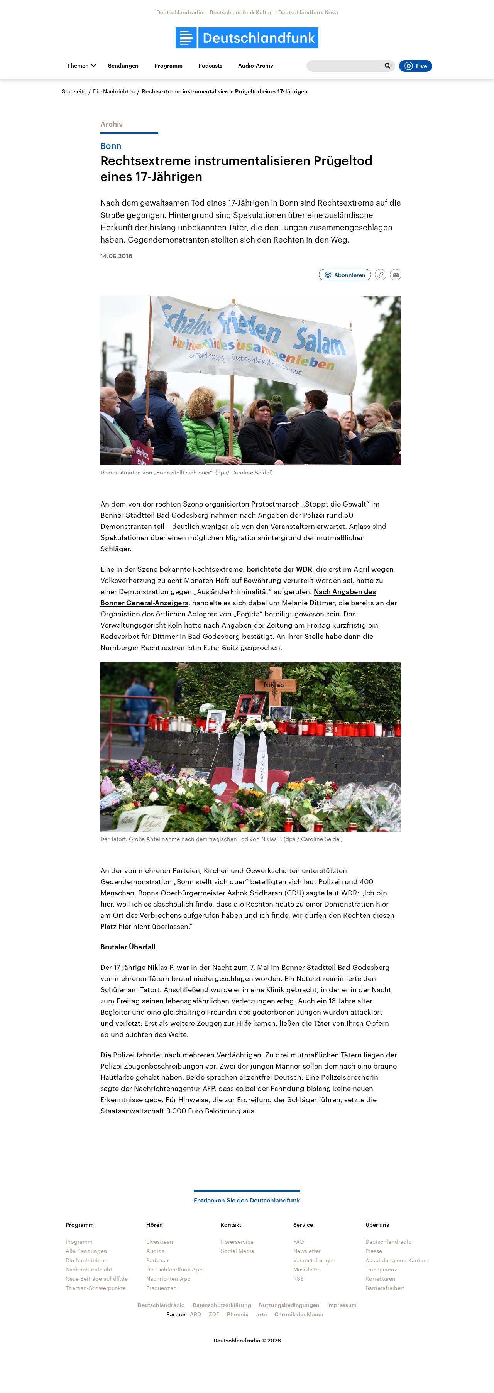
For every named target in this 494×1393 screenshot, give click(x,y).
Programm (168, 65)
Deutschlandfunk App (174, 1269)
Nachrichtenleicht (89, 1269)
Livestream (160, 1241)
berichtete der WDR (279, 569)
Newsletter (307, 1251)
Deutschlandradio (179, 12)
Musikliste (306, 1269)
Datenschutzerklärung (222, 1305)
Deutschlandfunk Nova (308, 12)
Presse (373, 1251)
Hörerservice (237, 1241)
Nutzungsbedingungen (289, 1305)
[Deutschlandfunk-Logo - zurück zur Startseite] (247, 38)
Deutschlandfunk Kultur (241, 12)
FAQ (298, 1241)
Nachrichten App (168, 1278)
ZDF (214, 1314)
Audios (155, 1251)
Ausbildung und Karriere (396, 1260)
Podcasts (210, 65)
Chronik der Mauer (299, 1314)
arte (261, 1314)
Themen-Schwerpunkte (96, 1288)
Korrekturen (380, 1278)
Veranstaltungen (314, 1260)
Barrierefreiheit (384, 1288)
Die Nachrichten (114, 91)
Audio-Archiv (255, 65)
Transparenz (381, 1269)
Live (421, 66)
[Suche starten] (387, 66)
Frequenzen (161, 1288)
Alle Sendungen (86, 1251)
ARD (195, 1314)
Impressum (342, 1305)
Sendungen (123, 65)
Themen (78, 65)
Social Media (237, 1251)
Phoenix (238, 1314)
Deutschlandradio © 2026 (247, 1340)
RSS (298, 1278)
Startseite (74, 91)
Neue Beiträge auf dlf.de (97, 1278)
